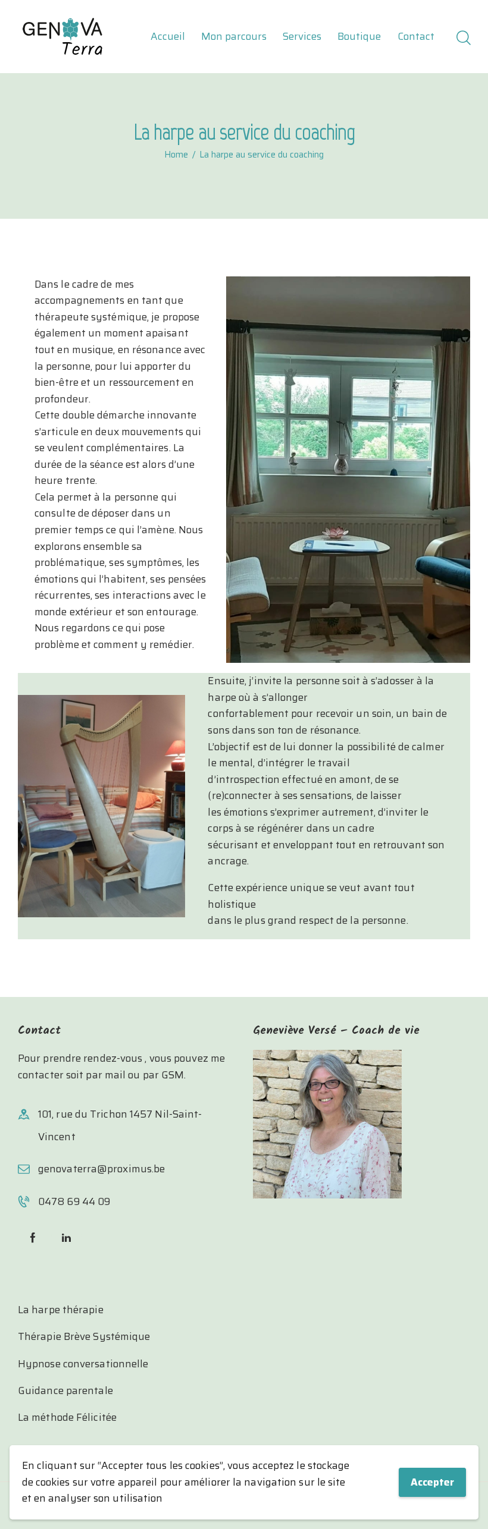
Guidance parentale (65, 1390)
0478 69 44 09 (74, 1201)
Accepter (432, 1482)
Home (176, 155)
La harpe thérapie (61, 1309)
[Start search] (462, 38)
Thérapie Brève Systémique (84, 1336)
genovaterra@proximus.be (101, 1168)
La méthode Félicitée (67, 1417)
